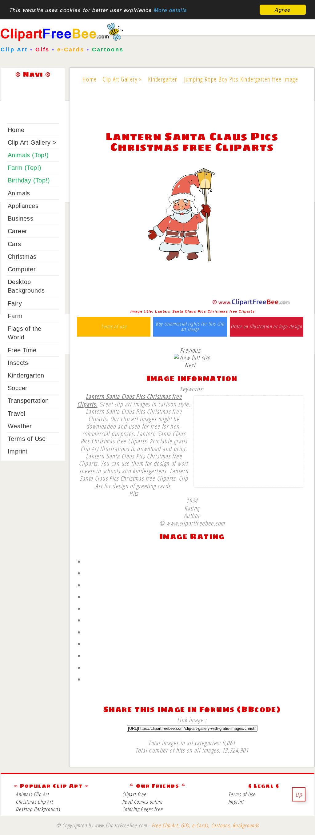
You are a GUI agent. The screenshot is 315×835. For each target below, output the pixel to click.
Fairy (15, 303)
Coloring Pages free (142, 809)
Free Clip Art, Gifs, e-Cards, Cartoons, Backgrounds (205, 825)
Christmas (22, 256)
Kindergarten (26, 375)
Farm (15, 316)
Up (298, 794)
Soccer (17, 388)
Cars (14, 244)
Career (17, 231)
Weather (20, 426)
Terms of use (113, 327)
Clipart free (134, 794)
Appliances (23, 205)
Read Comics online (142, 801)
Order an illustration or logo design (266, 327)
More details (170, 10)
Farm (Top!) (24, 167)
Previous (190, 350)
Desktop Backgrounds (38, 809)
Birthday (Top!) (29, 180)
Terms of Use (27, 438)
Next (190, 365)
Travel (16, 413)
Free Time (22, 350)
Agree (282, 9)
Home (16, 129)
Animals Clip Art (32, 794)
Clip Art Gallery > (32, 142)
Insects (18, 362)
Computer (22, 269)
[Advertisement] (192, 111)
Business (20, 218)
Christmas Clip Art (34, 801)
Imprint (18, 451)
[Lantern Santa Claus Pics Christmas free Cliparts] (192, 304)
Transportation (28, 400)
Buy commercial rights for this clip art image (190, 326)
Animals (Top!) (28, 155)
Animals (19, 193)
